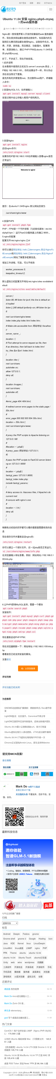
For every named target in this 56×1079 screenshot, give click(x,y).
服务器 (26, 971)
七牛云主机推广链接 (11, 913)
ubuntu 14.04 (9, 957)
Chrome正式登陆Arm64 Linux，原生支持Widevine (27, 742)
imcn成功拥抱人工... (22, 996)
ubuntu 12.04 (35, 952)
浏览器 (47, 971)
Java (5, 943)
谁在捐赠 (6, 760)
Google (32, 938)
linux (29, 943)
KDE (13, 943)
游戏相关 (7, 976)
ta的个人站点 (34, 786)
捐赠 (31, 3)
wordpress (29, 962)
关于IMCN (48, 3)
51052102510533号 (31, 1075)
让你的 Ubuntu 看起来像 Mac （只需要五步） (24, 1038)
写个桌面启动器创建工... (19, 1017)
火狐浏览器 (19, 976)
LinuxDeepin (39, 943)
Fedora (26, 933)
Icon (50, 938)
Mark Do (9, 28)
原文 (9, 659)
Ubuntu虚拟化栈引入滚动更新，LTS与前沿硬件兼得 (27, 732)
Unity (5, 962)
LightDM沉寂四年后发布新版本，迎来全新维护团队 (27, 721)
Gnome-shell (9, 938)
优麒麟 (40, 962)
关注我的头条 (22, 794)
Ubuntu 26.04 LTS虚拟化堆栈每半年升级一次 (24, 737)
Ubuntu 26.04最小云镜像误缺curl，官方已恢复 (25, 726)
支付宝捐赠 (33, 767)
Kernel (21, 943)
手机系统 (7, 971)
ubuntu (23, 952)
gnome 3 (22, 938)
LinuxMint (7, 948)
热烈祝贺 (15, 989)
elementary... (17, 1010)
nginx (37, 948)
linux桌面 (19, 948)
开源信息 (18, 967)
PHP (45, 948)
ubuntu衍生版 (40, 957)
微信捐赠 (7, 767)
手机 (50, 967)
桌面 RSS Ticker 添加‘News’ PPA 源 (20, 1063)
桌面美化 (36, 971)
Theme (13, 952)
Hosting (42, 938)
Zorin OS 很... (19, 1003)
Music (27, 1072)
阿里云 (44, 1075)
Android (6, 933)
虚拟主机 (31, 976)
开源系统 (29, 967)
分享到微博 (30, 668)
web (13, 962)
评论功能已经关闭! (11, 687)
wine (20, 962)
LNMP (29, 948)
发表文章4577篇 (23, 789)
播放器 (17, 971)
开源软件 (40, 967)
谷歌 (40, 976)
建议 (38, 3)
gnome (35, 933)
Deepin (16, 933)
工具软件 (7, 967)
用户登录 (22, 3)
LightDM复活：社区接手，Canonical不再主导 (24, 716)
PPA (5, 952)
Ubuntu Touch (24, 957)
